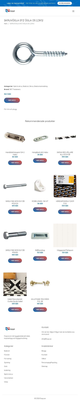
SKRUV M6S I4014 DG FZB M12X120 (15, 202)
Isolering (7, 370)
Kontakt (44, 355)
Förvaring (7, 359)
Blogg (44, 351)
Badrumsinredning (41, 86)
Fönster (7, 355)
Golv (5, 366)
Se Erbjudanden (64, 3)
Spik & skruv (17, 86)
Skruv (31, 86)
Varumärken (8, 378)
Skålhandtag (40, 250)
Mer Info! (12, 100)
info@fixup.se (46, 339)
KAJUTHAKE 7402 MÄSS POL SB (40, 300)
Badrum (26, 86)
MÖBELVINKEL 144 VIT (40, 201)
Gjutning (7, 362)
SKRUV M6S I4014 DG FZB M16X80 (15, 251)
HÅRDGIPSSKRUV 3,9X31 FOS (65, 202)
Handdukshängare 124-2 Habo (15, 153)
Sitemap (45, 366)
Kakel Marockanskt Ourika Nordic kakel (15, 300)
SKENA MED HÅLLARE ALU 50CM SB (65, 153)
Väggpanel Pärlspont (65, 250)
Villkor (44, 359)
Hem (5, 24)
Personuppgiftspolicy (49, 362)
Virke (6, 382)
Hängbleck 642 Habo (40, 152)
